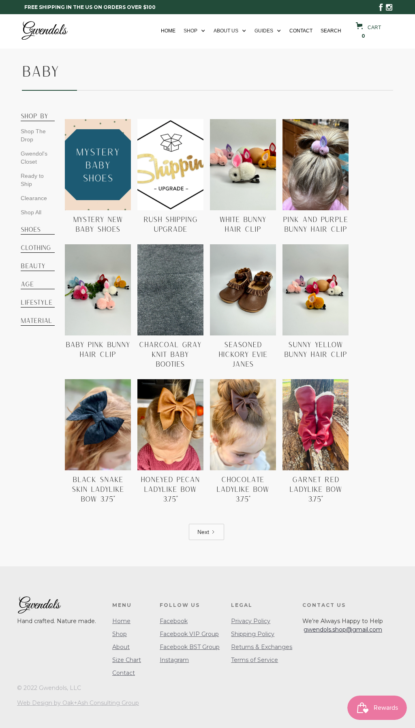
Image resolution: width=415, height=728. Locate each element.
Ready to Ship (32, 180)
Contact (300, 31)
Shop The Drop (33, 135)
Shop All (31, 212)
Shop (119, 634)
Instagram (174, 660)
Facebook (174, 621)
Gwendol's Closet (34, 157)
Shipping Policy (252, 634)
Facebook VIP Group (189, 634)
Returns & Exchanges (261, 647)
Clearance (34, 198)
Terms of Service (254, 660)
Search (331, 31)
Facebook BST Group (190, 647)
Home (168, 31)
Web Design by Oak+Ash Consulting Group (78, 703)
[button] (195, 31)
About (121, 647)
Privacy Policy (250, 621)
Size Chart (126, 660)
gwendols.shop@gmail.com (343, 629)
